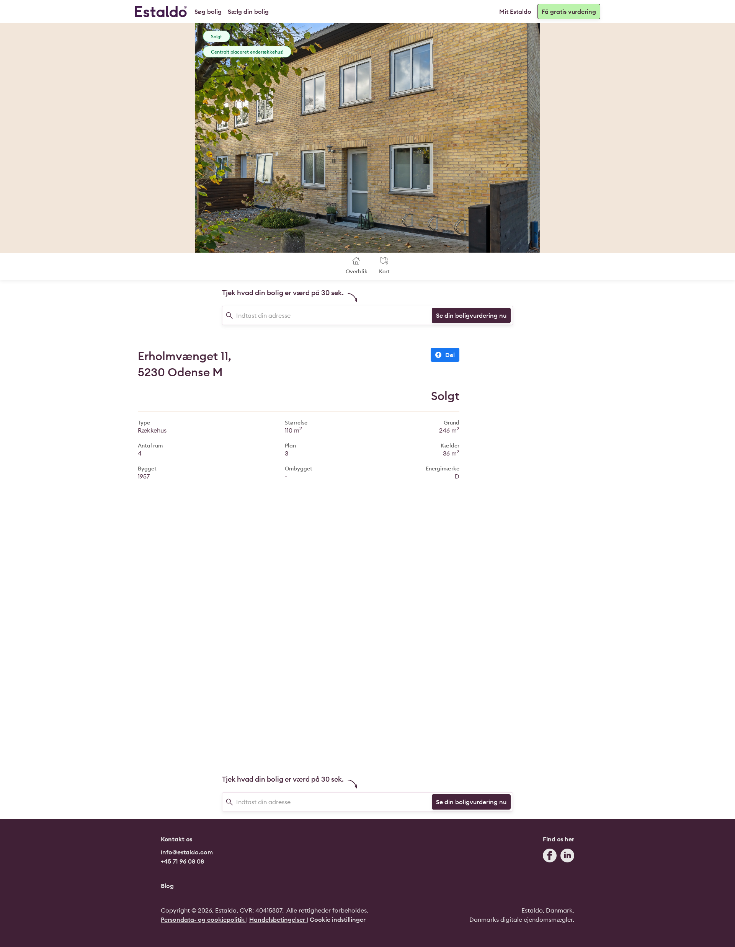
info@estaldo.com (187, 852)
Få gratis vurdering (569, 11)
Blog (167, 886)
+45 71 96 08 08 (182, 861)
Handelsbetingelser (278, 919)
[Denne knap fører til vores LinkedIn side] (567, 857)
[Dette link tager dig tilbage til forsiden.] (161, 11)
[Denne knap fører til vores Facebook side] (550, 857)
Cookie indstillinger (338, 919)
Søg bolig (208, 11)
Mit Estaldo (515, 11)
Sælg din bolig (248, 11)
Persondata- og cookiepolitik (203, 919)
